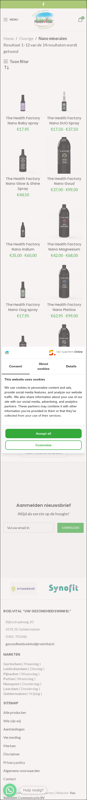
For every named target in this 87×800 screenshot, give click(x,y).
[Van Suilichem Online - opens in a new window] (66, 352)
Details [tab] (71, 366)
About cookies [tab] (43, 366)
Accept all (43, 433)
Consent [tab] (15, 366)
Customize (43, 445)
